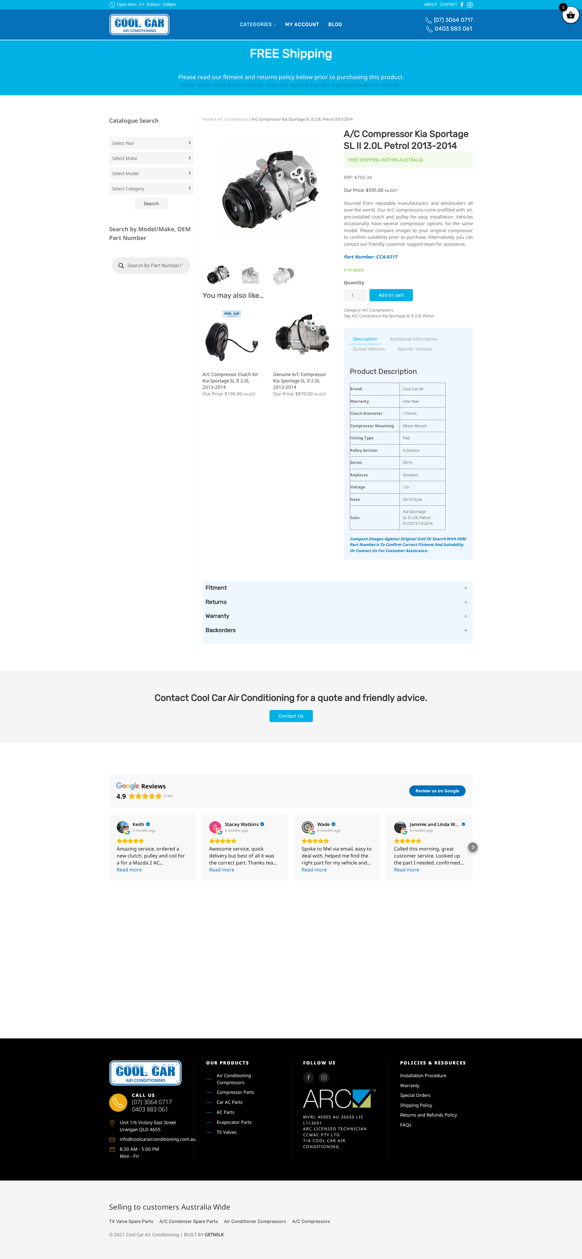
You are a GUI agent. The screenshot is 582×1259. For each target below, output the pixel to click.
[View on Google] (123, 827)
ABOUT (430, 4)
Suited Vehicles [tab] (369, 349)
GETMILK (214, 1234)
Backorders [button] (221, 630)
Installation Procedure (423, 1075)
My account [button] (302, 24)
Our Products (227, 1063)
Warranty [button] (217, 615)
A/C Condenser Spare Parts (188, 1221)
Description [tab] (365, 339)
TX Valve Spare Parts (131, 1221)
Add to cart (391, 295)
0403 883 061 (453, 28)
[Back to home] (139, 24)
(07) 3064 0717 (453, 19)
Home (208, 119)
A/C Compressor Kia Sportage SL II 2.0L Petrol (393, 315)
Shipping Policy (416, 1105)
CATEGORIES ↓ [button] (258, 24)
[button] (109, 847)
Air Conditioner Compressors (255, 1221)
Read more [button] (129, 869)
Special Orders (415, 1095)
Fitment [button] (216, 587)
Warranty (410, 1085)
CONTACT (448, 4)
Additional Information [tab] (414, 339)
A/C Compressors (232, 119)
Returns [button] (216, 601)
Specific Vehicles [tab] (415, 349)
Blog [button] (335, 24)
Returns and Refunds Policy (428, 1115)
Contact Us (291, 716)
